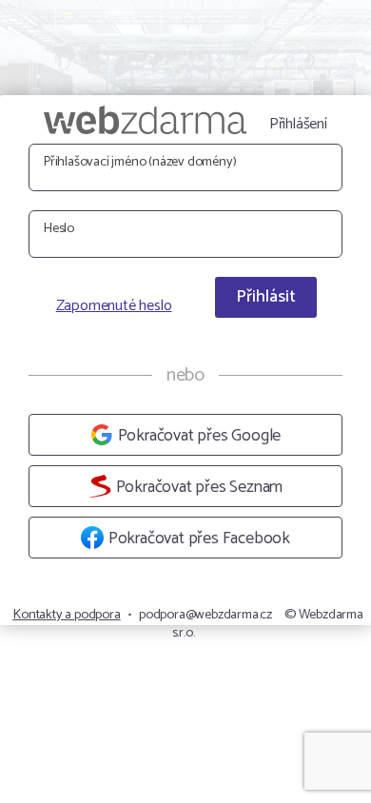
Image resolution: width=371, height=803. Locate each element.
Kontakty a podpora (66, 614)
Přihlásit (266, 297)
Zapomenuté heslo (114, 307)
